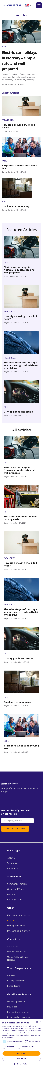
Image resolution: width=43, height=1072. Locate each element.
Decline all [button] (21, 1059)
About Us (12, 857)
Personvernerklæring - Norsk (23, 1037)
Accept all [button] (21, 1053)
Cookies (11, 975)
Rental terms (13, 986)
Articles (11, 920)
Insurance (12, 1006)
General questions (16, 1001)
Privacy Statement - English (20, 1067)
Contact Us (12, 868)
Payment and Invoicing (18, 1012)
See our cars (13, 863)
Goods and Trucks (16, 889)
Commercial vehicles (17, 883)
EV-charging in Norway (18, 930)
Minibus (11, 894)
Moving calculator (16, 925)
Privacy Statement (16, 980)
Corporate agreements (18, 915)
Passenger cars (14, 899)
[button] (28, 5)
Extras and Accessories (18, 1017)
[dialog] (21, 1045)
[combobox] (37, 1022)
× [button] (40, 1022)
